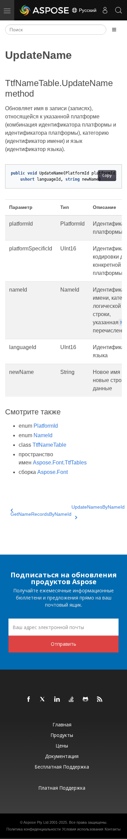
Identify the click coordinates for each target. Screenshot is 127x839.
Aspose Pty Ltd (35, 822)
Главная (61, 724)
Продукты (61, 735)
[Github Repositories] (85, 699)
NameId (43, 435)
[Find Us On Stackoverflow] (71, 699)
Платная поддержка (61, 788)
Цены (62, 745)
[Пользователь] (105, 10)
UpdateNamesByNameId (98, 507)
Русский (87, 10)
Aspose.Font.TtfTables (60, 462)
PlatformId (46, 426)
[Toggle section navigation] (114, 29)
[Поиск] (118, 10)
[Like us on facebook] (28, 699)
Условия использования (82, 829)
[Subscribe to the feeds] (100, 699)
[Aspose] (44, 10)
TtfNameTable (49, 445)
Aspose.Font (52, 472)
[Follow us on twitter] (43, 699)
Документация (62, 756)
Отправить (63, 644)
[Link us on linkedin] (57, 699)
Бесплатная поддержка (62, 766)
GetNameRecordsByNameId (40, 514)
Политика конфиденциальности (33, 829)
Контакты (113, 829)
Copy (107, 175)
